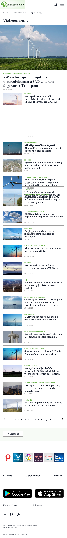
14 (50, 419)
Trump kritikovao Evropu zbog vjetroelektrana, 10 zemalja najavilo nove (42, 388)
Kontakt (59, 475)
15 (54, 419)
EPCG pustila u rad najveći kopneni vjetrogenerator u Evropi (43, 215)
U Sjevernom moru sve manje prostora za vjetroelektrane (41, 318)
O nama (8, 475)
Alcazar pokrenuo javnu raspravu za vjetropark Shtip (43, 249)
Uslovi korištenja (10, 505)
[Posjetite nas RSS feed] (18, 514)
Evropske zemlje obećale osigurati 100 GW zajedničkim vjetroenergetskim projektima (42, 370)
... (46, 419)
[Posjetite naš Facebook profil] (5, 514)
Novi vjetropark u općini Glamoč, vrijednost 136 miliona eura (43, 404)
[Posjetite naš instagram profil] (11, 514)
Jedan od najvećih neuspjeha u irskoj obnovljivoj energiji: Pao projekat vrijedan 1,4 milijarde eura (41, 183)
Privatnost (38, 505)
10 (42, 419)
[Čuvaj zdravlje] (49, 457)
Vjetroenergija (37, 13)
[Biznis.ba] (59, 457)
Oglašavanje (33, 475)
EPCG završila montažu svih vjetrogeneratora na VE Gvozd (41, 267)
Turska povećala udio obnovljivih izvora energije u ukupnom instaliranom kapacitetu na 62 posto (43, 303)
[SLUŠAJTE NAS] (28, 457)
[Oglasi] (8, 457)
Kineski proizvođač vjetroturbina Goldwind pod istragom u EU (43, 335)
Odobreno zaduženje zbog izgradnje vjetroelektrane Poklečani (39, 233)
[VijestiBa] (18, 457)
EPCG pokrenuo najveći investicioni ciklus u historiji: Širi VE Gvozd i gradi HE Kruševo (43, 99)
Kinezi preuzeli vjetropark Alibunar (39, 147)
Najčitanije (13, 433)
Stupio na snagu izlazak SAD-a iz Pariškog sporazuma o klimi (42, 352)
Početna (6, 13)
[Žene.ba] (38, 457)
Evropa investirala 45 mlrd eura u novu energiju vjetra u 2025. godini (43, 285)
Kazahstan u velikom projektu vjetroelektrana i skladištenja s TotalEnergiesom (42, 199)
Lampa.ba (23, 534)
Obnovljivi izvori (20, 13)
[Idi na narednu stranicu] (62, 419)
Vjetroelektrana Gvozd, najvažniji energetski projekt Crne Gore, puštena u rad (43, 165)
